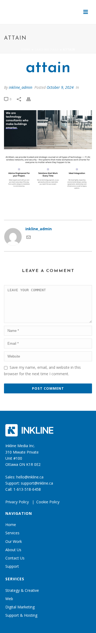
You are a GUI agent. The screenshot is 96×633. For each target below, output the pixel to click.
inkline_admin (20, 87)
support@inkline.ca (37, 483)
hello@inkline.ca (29, 476)
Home (26, 49)
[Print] (31, 99)
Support (12, 566)
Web (9, 598)
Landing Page (47, 49)
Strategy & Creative (22, 590)
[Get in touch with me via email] (28, 237)
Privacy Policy (17, 501)
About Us (13, 549)
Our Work (13, 541)
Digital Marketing (20, 606)
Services (12, 532)
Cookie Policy (47, 501)
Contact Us (15, 558)
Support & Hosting (21, 615)
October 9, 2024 (60, 87)
